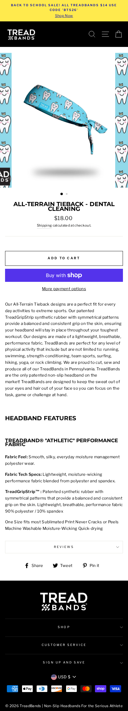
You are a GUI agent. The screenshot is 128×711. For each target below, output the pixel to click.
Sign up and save (64, 662)
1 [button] (61, 194)
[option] (64, 10)
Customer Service (64, 645)
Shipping (44, 225)
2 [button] (67, 194)
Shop (64, 627)
